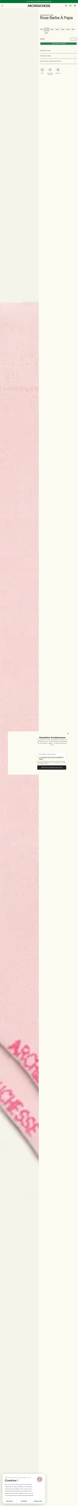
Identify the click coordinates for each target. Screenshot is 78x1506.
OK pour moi (38, 1501)
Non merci (9, 1501)
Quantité (42, 39)
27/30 (62, 29)
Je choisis (24, 1501)
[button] (2, 5)
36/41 (73, 29)
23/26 (57, 29)
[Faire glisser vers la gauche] (3, 761)
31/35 (67, 29)
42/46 (46, 33)
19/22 (51, 29)
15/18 (46, 29)
